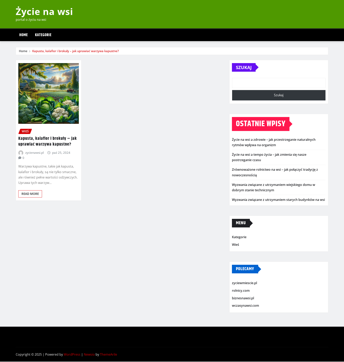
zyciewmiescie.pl (244, 283)
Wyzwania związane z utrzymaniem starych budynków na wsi (278, 199)
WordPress (72, 354)
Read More (30, 194)
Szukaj (244, 67)
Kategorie (43, 35)
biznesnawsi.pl (243, 298)
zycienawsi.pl (34, 153)
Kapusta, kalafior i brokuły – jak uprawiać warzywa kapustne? (75, 51)
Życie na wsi (44, 11)
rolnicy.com (241, 290)
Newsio (89, 354)
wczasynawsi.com (245, 305)
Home (23, 35)
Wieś (235, 244)
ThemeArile (108, 354)
